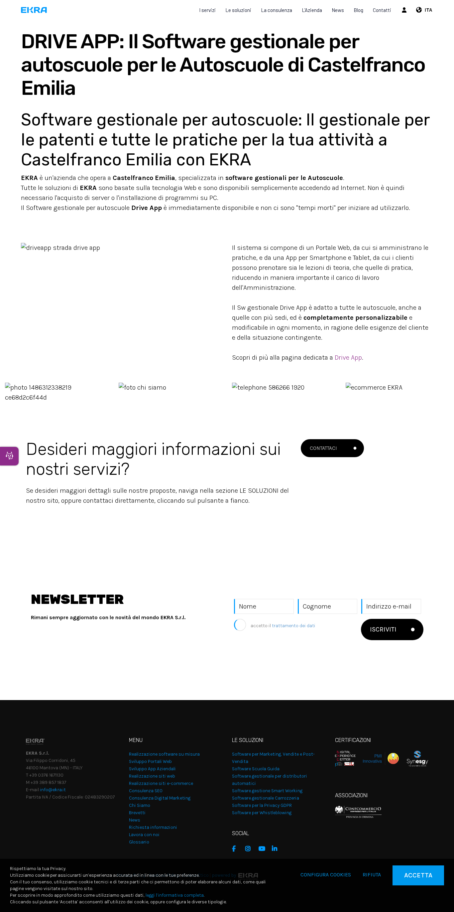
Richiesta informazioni (153, 827)
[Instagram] (250, 849)
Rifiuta (372, 874)
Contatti (382, 10)
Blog (358, 10)
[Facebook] (237, 849)
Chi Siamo (139, 805)
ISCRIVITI (383, 629)
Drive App (348, 357)
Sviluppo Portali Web (150, 761)
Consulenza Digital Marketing (159, 798)
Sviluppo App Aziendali (152, 769)
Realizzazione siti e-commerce (161, 783)
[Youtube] (264, 849)
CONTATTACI (323, 448)
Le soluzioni (238, 10)
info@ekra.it (53, 790)
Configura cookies (325, 874)
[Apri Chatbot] (9, 456)
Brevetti (137, 813)
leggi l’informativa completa (175, 895)
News (338, 10)
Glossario (139, 842)
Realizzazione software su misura (164, 754)
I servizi (207, 10)
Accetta (418, 875)
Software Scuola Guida (256, 769)
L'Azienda (312, 10)
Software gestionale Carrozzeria (265, 798)
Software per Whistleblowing (261, 813)
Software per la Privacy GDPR (262, 805)
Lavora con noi (144, 834)
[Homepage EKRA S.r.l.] (34, 10)
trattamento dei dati (293, 626)
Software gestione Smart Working (267, 791)
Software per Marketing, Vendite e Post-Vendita (273, 757)
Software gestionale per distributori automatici (269, 779)
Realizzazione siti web (152, 776)
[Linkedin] (277, 849)
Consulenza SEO (146, 791)
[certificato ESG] (413, 758)
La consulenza (276, 10)
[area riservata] (405, 10)
